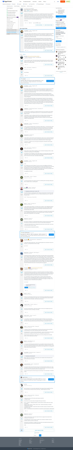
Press (30, 440)
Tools (20, 1)
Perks (19, 444)
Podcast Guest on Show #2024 (31, 197)
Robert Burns (26, 252)
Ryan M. (25, 293)
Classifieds (20, 442)
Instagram (53, 442)
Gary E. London (26, 176)
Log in (58, 1)
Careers (30, 442)
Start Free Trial (61, 28)
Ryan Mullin (26, 239)
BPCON (68, 1)
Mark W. (25, 341)
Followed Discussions (10, 6)
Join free (62, 1)
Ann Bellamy (26, 30)
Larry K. (25, 326)
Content (40, 1)
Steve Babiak (26, 352)
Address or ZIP (58, 45)
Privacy (40, 442)
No (61, 72)
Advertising (30, 441)
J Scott (25, 187)
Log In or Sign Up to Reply (48, 50)
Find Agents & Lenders (26, 1)
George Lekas (26, 134)
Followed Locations (29, 6)
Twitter (52, 440)
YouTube (53, 441)
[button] (34, 22)
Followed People (23, 6)
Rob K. (25, 10)
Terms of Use (41, 440)
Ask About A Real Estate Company (11, 29)
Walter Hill (26, 218)
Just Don (25, 384)
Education (20, 441)
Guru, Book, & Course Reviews (11, 32)
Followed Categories (17, 6)
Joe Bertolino (26, 123)
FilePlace (20, 443)
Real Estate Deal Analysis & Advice (12, 30)
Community (34, 1)
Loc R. (25, 67)
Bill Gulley (25, 56)
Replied (28, 31)
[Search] (54, 1)
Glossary (20, 445)
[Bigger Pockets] (7, 1)
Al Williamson (26, 108)
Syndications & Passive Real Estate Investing (12, 34)
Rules (40, 441)
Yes (60, 72)
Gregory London (27, 304)
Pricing (44, 1)
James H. (25, 203)
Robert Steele (26, 315)
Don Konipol (26, 267)
